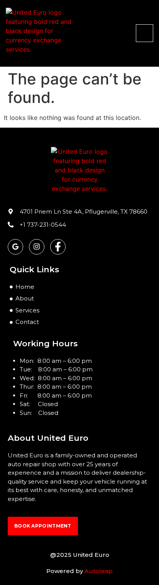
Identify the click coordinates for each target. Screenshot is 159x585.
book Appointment (42, 526)
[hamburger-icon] (144, 33)
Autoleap (99, 571)
